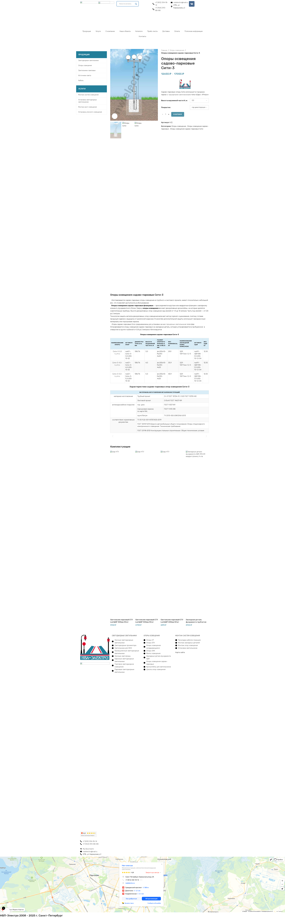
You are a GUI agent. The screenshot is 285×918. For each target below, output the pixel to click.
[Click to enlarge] (114, 116)
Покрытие (165, 107)
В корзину (177, 114)
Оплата (177, 31)
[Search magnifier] (136, 4)
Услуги (98, 31)
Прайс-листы (152, 31)
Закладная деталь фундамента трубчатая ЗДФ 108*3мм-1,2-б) (196, 622)
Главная (164, 50)
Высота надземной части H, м (174, 101)
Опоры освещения (177, 50)
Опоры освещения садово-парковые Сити (186, 129)
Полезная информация (194, 31)
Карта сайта (180, 652)
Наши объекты (125, 31)
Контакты (142, 36)
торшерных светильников (176, 324)
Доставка (166, 31)
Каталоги (138, 31)
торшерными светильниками (179, 95)
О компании (110, 31)
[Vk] (191, 4)
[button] (112, 436)
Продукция (86, 31)
